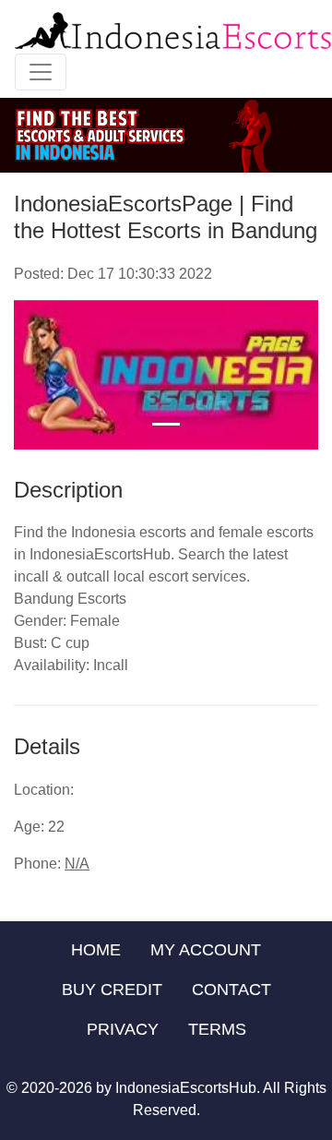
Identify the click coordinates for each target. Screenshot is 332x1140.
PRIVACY (123, 1029)
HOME (96, 950)
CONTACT (231, 989)
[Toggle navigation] (40, 72)
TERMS (217, 1029)
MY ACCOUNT (205, 950)
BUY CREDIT (112, 989)
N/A (77, 863)
